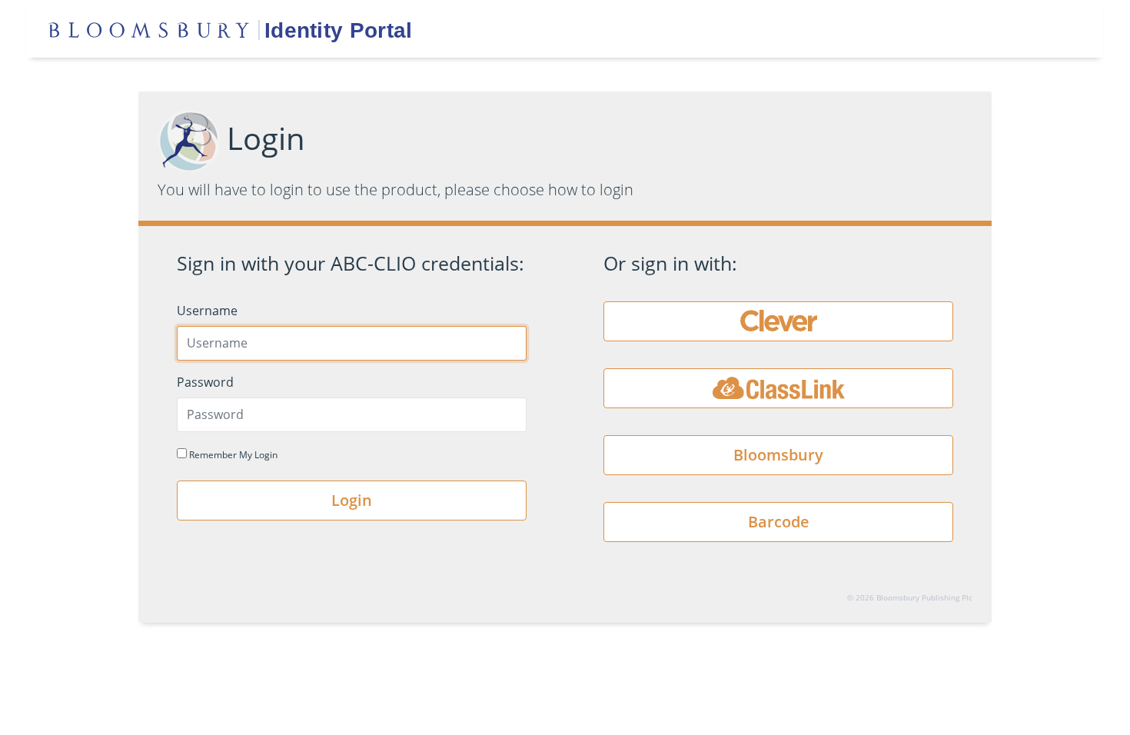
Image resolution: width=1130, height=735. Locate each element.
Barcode (778, 521)
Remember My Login (232, 454)
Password (205, 382)
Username (207, 310)
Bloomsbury (778, 454)
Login (351, 500)
